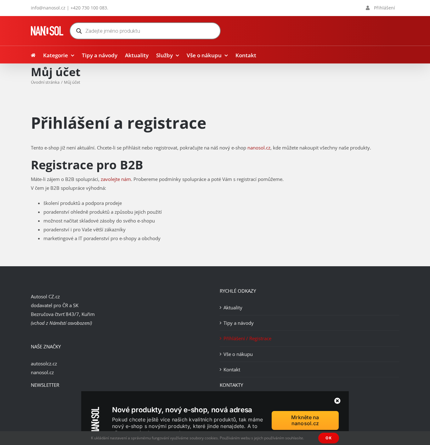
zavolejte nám (116, 179)
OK (328, 438)
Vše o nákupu (238, 354)
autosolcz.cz (44, 363)
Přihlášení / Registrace (247, 338)
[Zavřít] (337, 400)
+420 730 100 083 (89, 8)
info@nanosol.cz (48, 8)
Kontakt (231, 369)
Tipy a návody (238, 323)
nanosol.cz (258, 147)
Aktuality (232, 307)
